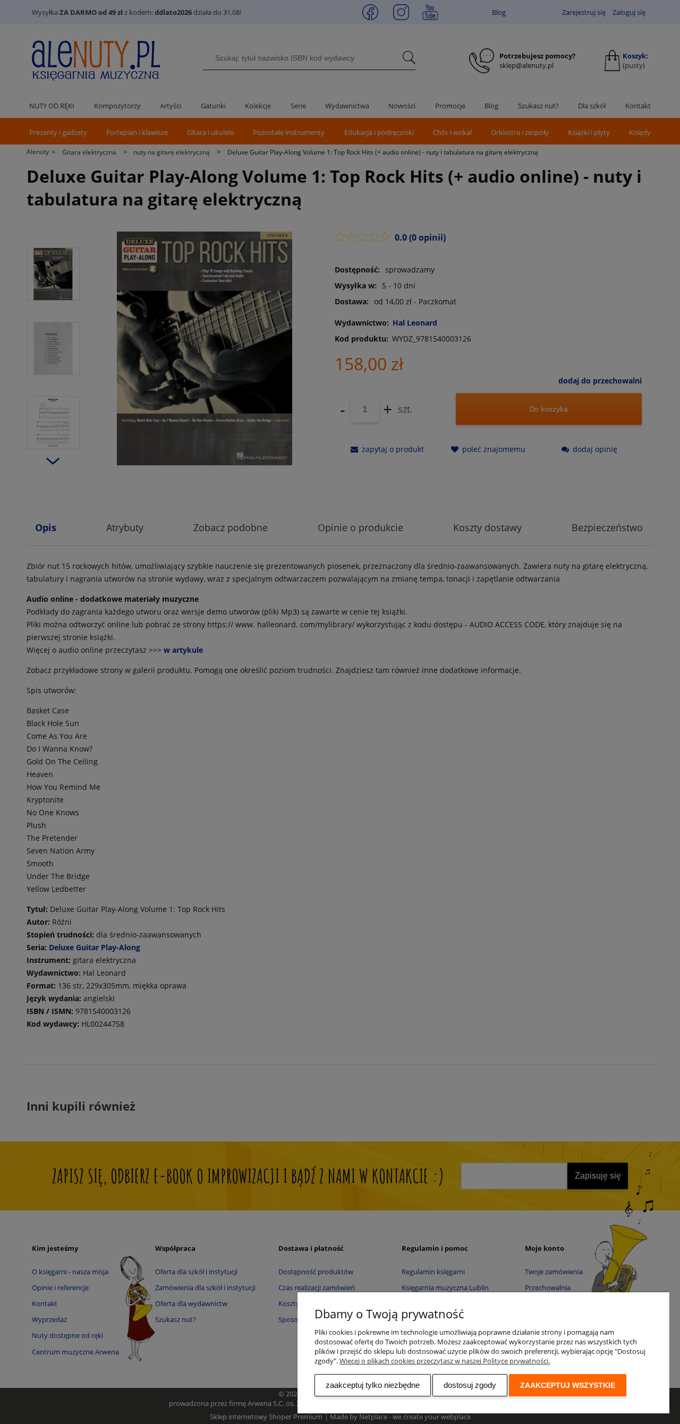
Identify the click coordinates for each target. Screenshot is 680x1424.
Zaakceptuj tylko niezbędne (373, 1384)
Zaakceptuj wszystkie (567, 1385)
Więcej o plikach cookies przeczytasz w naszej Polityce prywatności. (444, 1361)
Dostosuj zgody (470, 1384)
